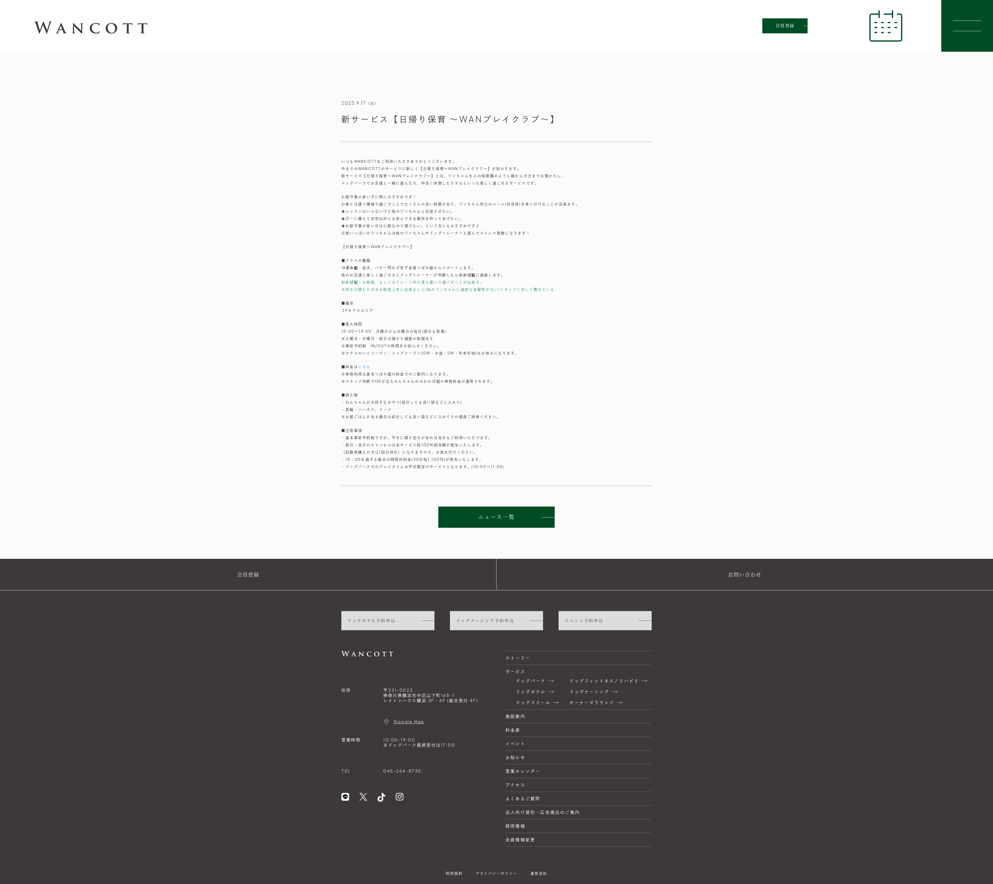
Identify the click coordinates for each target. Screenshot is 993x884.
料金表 (513, 730)
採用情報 (515, 826)
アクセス (515, 785)
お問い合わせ (745, 574)
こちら (364, 366)
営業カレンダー (523, 771)
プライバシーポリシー (496, 873)
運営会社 (538, 873)
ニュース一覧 (496, 517)
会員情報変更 (520, 839)
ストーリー (518, 657)
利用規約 (454, 873)
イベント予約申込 (584, 620)
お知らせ (515, 757)
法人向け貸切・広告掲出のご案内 (543, 812)
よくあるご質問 (523, 798)
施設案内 (515, 716)
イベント (515, 743)
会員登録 (785, 26)
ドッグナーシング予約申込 (485, 620)
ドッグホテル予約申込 (371, 620)
